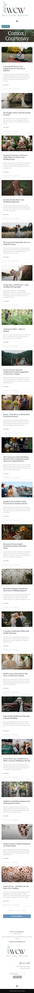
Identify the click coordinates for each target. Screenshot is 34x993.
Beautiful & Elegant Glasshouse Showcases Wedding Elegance (15, 589)
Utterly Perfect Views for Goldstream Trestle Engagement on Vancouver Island (16, 372)
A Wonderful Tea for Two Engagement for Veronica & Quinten (14, 68)
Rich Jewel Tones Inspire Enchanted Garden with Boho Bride (14, 546)
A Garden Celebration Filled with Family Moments (16, 632)
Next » (24, 910)
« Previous (11, 910)
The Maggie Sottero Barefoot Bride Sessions (17, 114)
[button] (17, 21)
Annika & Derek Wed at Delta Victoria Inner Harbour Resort (15, 502)
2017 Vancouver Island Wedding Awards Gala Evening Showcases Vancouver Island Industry (16, 459)
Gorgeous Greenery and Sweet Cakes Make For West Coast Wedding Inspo (15, 157)
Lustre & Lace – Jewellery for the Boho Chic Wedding (16, 887)
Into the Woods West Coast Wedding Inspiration (13, 201)
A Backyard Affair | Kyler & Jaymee (14, 330)
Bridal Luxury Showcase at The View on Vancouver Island (15, 674)
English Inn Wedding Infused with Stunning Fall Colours (16, 802)
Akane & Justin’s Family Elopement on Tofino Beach (17, 845)
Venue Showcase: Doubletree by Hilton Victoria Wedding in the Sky (16, 760)
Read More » (6, 85)
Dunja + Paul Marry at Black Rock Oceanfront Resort (16, 415)
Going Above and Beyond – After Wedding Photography (16, 286)
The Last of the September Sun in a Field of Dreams (16, 243)
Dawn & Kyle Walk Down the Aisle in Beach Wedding (16, 717)
